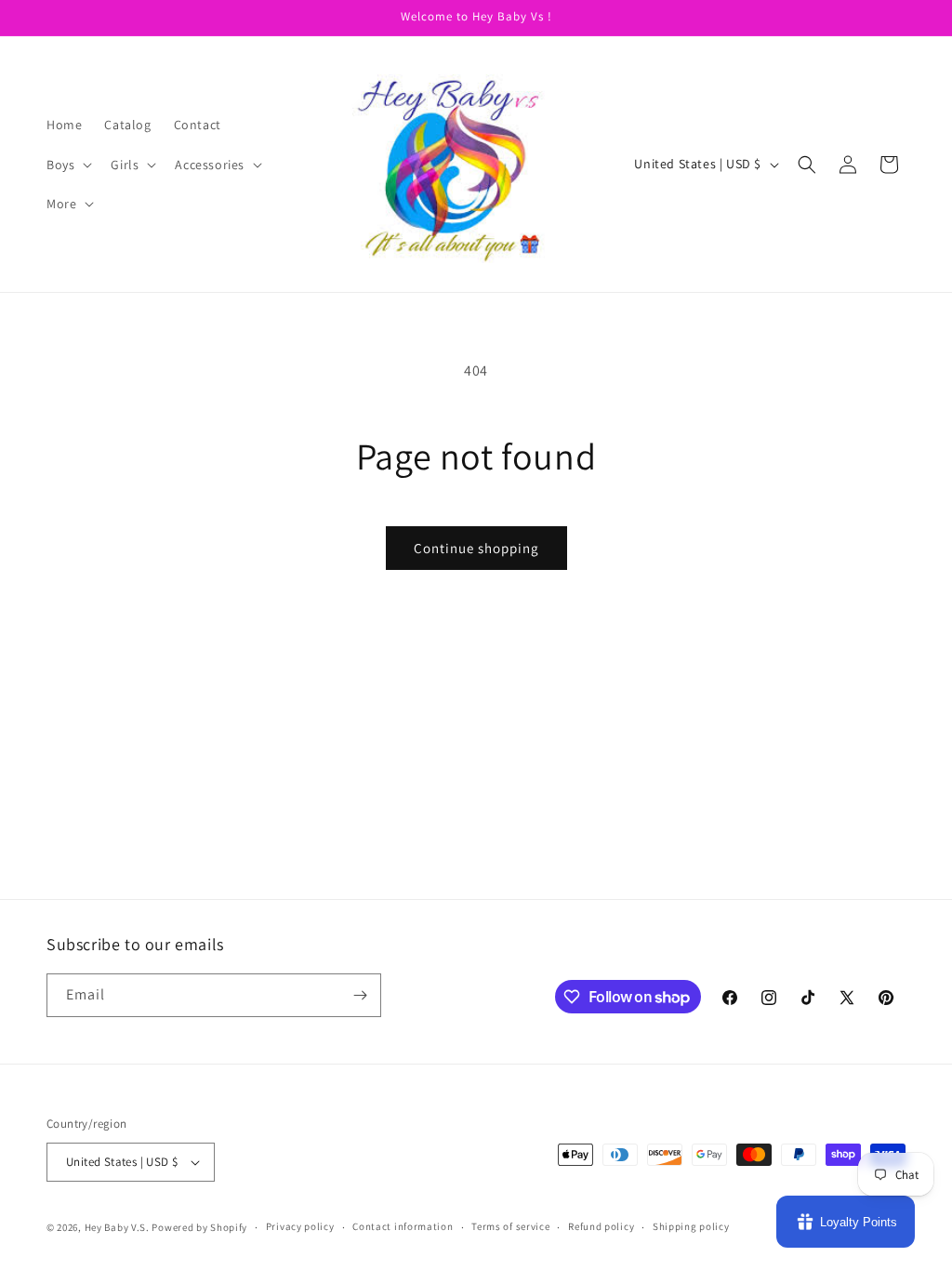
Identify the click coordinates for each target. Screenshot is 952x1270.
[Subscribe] (359, 995)
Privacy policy (300, 1226)
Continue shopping (476, 548)
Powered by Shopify (199, 1227)
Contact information (402, 1226)
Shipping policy (691, 1226)
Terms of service (510, 1226)
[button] (67, 164)
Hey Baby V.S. (117, 1227)
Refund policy (601, 1226)
